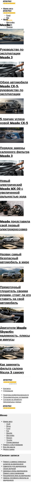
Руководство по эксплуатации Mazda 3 (12, 53)
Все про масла (9, 447)
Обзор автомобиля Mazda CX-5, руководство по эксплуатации (14, 88)
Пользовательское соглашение (15, 397)
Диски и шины (8, 449)
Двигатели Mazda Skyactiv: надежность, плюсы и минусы (15, 333)
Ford (8, 15)
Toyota (9, 27)
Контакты (7, 388)
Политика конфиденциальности (16, 395)
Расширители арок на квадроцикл (17, 475)
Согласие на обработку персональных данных (12, 400)
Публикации (8, 391)
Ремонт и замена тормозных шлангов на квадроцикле (14, 462)
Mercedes (10, 22)
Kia (7, 431)
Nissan (9, 437)
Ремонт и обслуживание (13, 444)
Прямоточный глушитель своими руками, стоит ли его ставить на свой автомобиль (15, 295)
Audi (8, 424)
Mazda (9, 20)
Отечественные (12, 442)
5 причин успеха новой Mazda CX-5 (14, 121)
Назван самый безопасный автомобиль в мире (14, 258)
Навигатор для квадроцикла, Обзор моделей (14, 467)
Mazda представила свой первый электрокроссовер (15, 225)
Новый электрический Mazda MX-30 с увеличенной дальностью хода (13, 188)
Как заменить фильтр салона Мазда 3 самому (12, 368)
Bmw (8, 426)
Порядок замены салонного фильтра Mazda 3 (14, 152)
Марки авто (8, 8)
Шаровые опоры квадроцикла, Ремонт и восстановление (15, 472)
